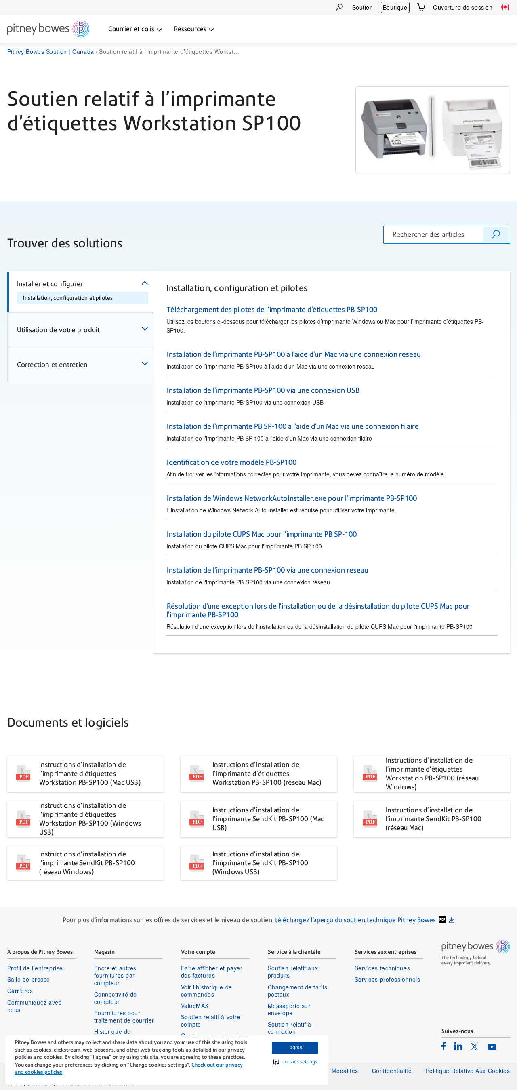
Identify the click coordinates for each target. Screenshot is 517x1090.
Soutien (362, 7)
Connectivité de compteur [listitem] (115, 998)
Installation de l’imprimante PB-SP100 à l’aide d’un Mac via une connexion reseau (294, 354)
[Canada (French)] (505, 7)
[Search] (339, 7)
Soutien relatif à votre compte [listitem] (211, 1020)
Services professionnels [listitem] (387, 979)
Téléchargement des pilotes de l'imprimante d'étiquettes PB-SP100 (272, 309)
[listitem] (443, 1046)
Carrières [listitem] (20, 990)
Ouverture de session (462, 7)
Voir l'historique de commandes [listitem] (206, 990)
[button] (295, 1062)
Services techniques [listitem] (382, 968)
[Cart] (421, 7)
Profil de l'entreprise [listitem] (35, 968)
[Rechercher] (496, 234)
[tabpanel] (331, 462)
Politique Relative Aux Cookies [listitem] (468, 1071)
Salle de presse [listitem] (28, 979)
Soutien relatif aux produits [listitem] (293, 971)
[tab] (80, 291)
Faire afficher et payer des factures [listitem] (212, 971)
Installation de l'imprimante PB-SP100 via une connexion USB (263, 390)
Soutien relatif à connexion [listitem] (290, 1027)
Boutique (395, 7)
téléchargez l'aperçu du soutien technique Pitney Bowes (355, 920)
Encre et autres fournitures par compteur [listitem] (115, 975)
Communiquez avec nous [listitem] (34, 1006)
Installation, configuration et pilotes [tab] (68, 298)
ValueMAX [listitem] (195, 1005)
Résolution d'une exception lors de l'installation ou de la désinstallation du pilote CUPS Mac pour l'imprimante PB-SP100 (317, 610)
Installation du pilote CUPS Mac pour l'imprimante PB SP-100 (262, 534)
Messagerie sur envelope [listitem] (289, 1009)
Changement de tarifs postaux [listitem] (298, 990)
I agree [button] (295, 1047)
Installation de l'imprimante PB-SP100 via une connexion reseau (267, 570)
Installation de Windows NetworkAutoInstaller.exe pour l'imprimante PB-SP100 (292, 498)
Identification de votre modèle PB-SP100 (231, 462)
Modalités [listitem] (345, 1071)
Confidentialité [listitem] (393, 1071)
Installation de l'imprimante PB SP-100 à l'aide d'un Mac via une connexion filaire (293, 426)
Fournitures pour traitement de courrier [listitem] (124, 1016)
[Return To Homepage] (48, 29)
